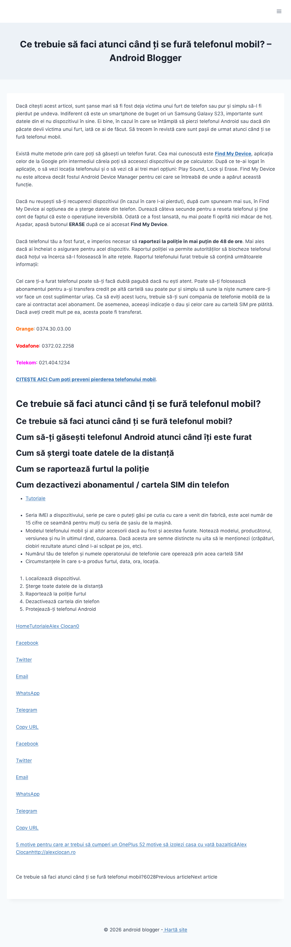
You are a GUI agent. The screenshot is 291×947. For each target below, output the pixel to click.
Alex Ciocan (62, 626)
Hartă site (175, 930)
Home (22, 626)
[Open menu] (279, 11)
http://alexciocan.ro (54, 852)
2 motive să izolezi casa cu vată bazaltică (189, 844)
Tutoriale (35, 498)
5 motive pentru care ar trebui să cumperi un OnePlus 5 (79, 844)
